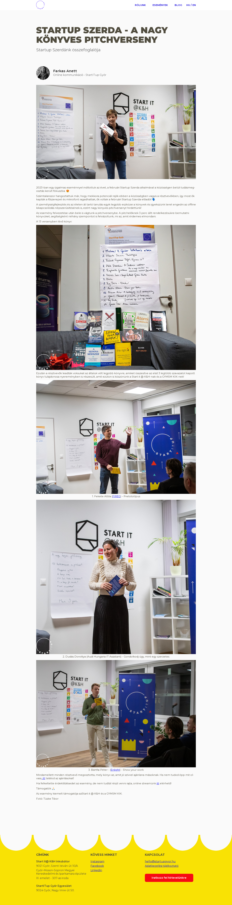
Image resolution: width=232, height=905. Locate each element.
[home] (40, 4)
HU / (189, 5)
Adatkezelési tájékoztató (162, 865)
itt (43, 778)
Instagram (97, 861)
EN (194, 5)
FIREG (116, 496)
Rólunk (140, 5)
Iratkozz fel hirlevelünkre (169, 877)
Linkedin (96, 870)
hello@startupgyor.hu (160, 861)
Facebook (97, 865)
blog (178, 5)
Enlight (115, 769)
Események (160, 5)
